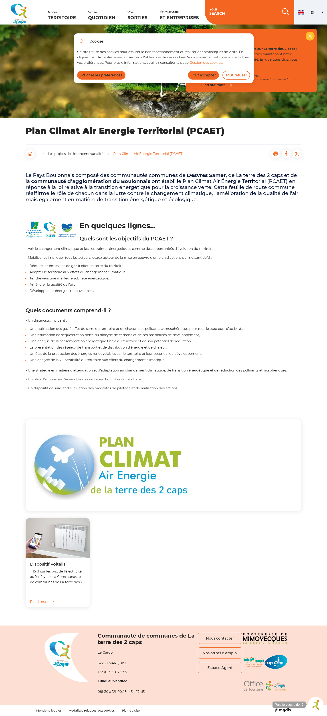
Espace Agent (220, 668)
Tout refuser (236, 75)
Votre (101, 15)
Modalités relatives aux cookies (92, 710)
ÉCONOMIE (179, 15)
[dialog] (164, 58)
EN (319, 13)
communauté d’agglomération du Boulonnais (90, 181)
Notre (62, 15)
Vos (137, 15)
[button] (275, 153)
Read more (39, 601)
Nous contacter (220, 638)
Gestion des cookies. (206, 62)
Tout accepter (203, 75)
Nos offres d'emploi (220, 653)
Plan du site (131, 710)
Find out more (213, 85)
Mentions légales (49, 710)
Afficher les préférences (101, 75)
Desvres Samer (206, 175)
